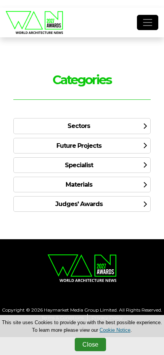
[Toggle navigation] (147, 22)
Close (90, 344)
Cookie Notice (115, 330)
